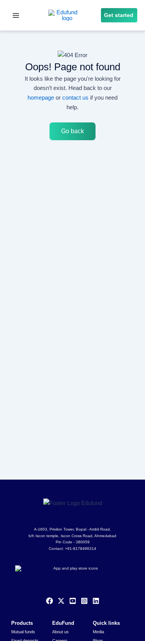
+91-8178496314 (80, 548)
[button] (119, 15)
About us (60, 631)
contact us (75, 97)
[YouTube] (72, 600)
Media (98, 631)
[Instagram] (84, 600)
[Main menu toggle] (16, 15)
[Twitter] (61, 600)
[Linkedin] (95, 600)
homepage (40, 97)
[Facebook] (49, 600)
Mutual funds (23, 631)
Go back (72, 131)
